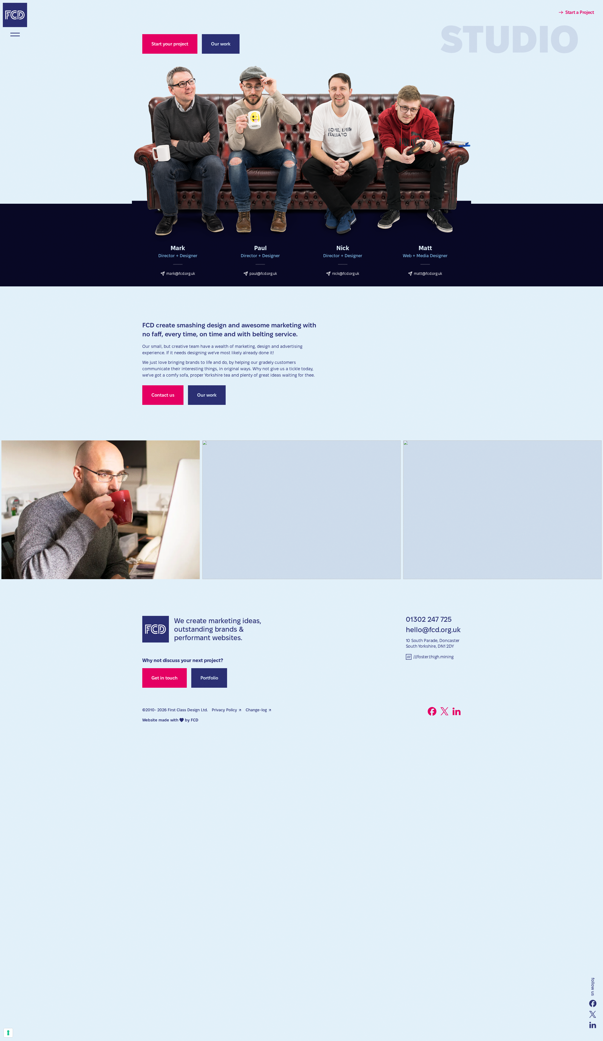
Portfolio (209, 677)
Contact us (162, 395)
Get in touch (164, 677)
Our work (221, 43)
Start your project (169, 43)
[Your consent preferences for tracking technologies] (8, 1032)
